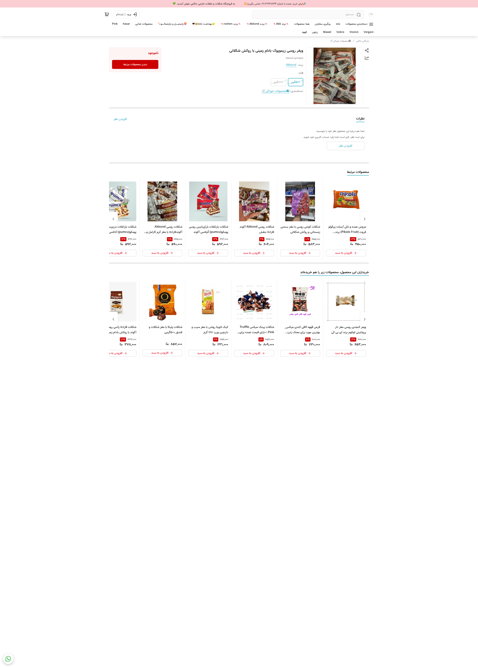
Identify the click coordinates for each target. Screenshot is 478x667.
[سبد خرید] (107, 14)
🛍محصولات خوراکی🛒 (340, 41)
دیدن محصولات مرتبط (135, 64)
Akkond (291, 65)
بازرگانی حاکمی (362, 41)
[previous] (364, 219)
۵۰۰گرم (295, 82)
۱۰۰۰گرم (278, 82)
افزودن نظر (120, 119)
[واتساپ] (8, 659)
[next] (113, 219)
